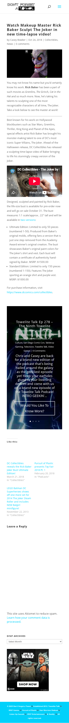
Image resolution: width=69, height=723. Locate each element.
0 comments (22, 43)
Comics (49, 334)
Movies (37, 338)
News (10, 43)
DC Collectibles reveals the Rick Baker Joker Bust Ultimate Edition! (19, 468)
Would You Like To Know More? (34, 408)
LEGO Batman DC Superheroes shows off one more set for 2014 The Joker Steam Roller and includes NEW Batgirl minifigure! (19, 498)
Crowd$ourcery (24, 338)
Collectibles (51, 39)
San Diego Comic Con (34, 342)
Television (29, 346)
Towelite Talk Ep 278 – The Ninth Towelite (34, 324)
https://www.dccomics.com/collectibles (29, 292)
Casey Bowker (18, 39)
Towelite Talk (41, 346)
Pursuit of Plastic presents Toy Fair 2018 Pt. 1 (44, 467)
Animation (20, 334)
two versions (28, 219)
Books (30, 334)
